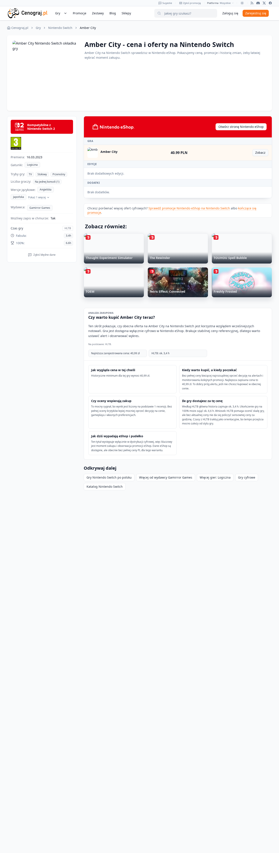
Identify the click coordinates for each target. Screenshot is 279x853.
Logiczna (32, 165)
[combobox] (227, 3)
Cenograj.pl (19, 28)
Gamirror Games (39, 208)
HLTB (68, 228)
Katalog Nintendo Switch (105, 486)
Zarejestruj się (255, 13)
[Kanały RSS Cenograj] (252, 3)
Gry (38, 28)
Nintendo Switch (60, 28)
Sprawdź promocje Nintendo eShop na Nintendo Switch (189, 208)
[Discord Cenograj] (258, 3)
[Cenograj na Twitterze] (264, 3)
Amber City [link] (88, 28)
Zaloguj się (230, 13)
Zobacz (261, 153)
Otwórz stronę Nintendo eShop (241, 127)
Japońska (18, 197)
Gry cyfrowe (246, 477)
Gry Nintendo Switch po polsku (109, 477)
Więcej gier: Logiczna (215, 477)
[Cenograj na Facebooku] (270, 3)
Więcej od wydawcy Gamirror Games (165, 477)
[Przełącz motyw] (242, 3)
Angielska (45, 189)
